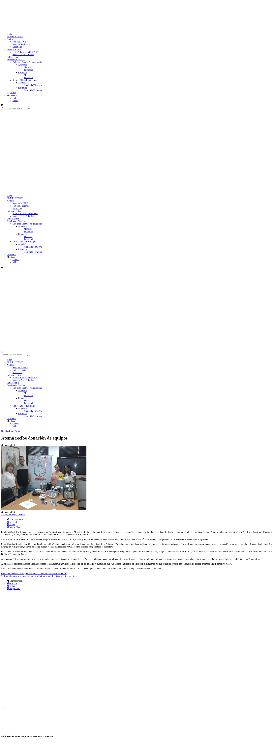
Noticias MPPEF (20, 41)
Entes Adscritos (14, 49)
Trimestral (28, 70)
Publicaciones (13, 57)
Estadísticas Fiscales (16, 59)
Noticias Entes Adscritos (23, 54)
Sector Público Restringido (25, 80)
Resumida (22, 72)
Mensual (28, 67)
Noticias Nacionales (21, 44)
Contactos (11, 93)
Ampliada (22, 65)
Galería (16, 98)
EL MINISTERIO (15, 36)
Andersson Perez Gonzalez (13, 514)
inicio (9, 34)
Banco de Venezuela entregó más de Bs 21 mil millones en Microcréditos (34, 573)
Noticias (10, 39)
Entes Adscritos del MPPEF (25, 52)
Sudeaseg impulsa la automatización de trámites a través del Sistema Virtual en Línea (39, 576)
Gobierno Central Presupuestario (27, 62)
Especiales (17, 47)
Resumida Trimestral (33, 90)
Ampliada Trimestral (33, 85)
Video (15, 100)
